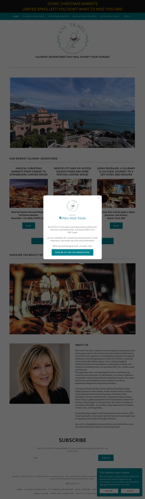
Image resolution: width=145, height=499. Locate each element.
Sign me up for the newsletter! (72, 252)
